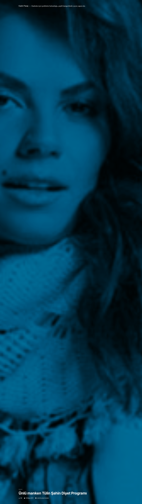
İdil (21, 498)
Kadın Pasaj (23, 6)
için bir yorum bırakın (43, 498)
